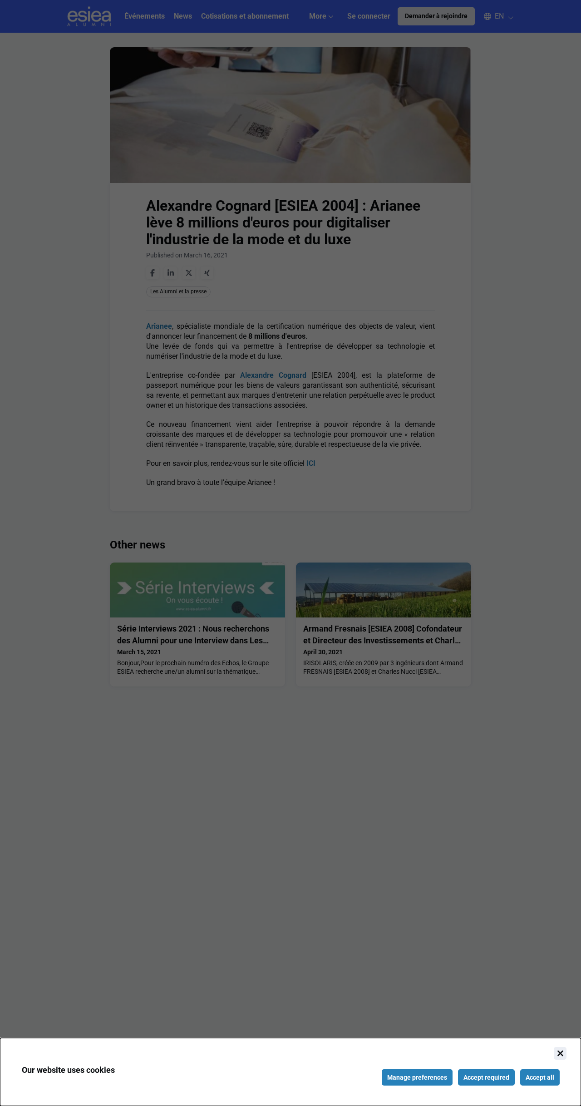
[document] (290, 1072)
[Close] (560, 1053)
